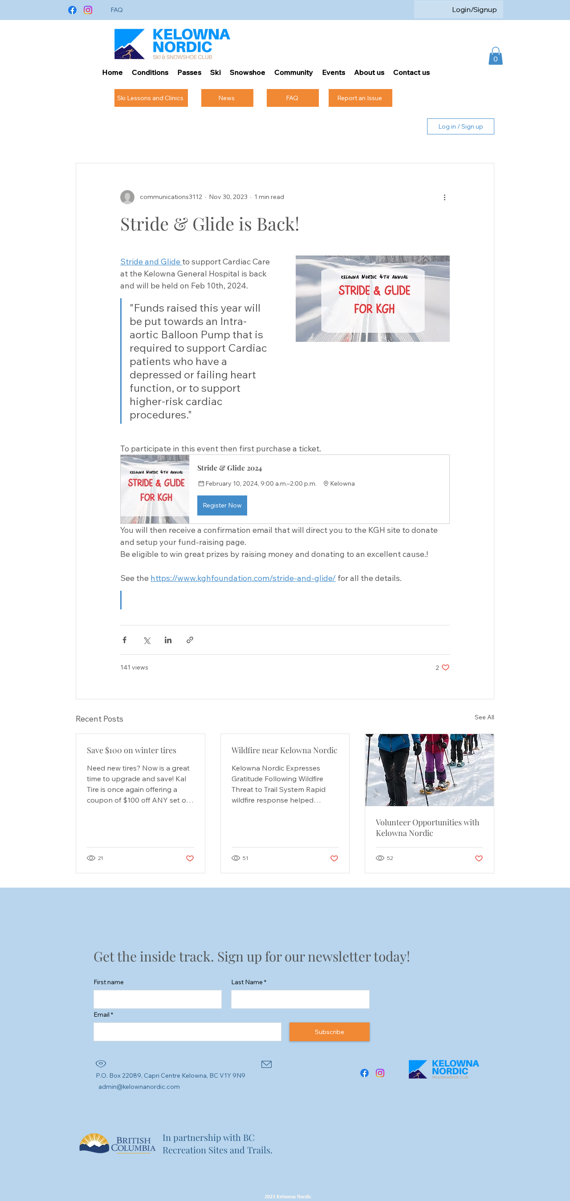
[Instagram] (88, 10)
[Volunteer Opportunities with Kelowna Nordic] (429, 770)
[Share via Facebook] (124, 640)
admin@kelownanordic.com (139, 1087)
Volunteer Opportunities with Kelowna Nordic (428, 827)
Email (102, 1014)
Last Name (247, 982)
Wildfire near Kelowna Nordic (285, 750)
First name (109, 982)
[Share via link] (190, 640)
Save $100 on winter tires (131, 750)
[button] (495, 56)
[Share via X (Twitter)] (146, 640)
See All (484, 717)
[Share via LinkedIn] (168, 640)
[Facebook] (72, 10)
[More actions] (444, 197)
